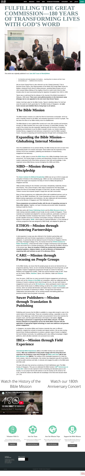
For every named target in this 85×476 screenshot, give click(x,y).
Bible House (42, 156)
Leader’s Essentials (59, 286)
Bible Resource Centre (57, 210)
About (25, 1)
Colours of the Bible (34, 280)
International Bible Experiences (26, 350)
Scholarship (65, 1)
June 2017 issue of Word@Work (39, 73)
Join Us (76, 1)
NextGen (34, 273)
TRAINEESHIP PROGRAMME (53, 1)
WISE (32, 219)
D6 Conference (40, 284)
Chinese (60, 273)
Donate (82, 1)
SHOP (71, 1)
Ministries (31, 1)
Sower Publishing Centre (37, 210)
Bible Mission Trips (22, 356)
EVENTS (38, 1)
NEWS (43, 1)
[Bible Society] (3, 1)
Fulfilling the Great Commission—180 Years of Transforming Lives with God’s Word (42, 16)
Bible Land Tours (53, 354)
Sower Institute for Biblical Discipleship (31, 177)
